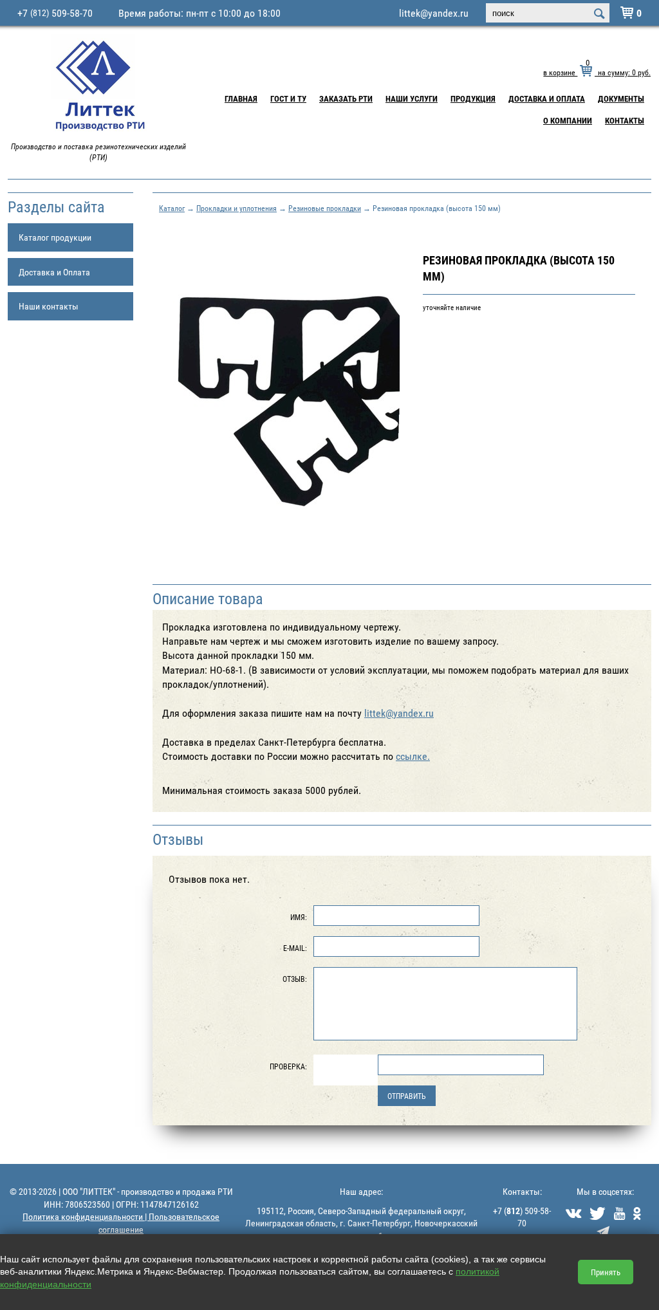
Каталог (172, 208)
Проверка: (288, 1066)
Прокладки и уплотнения (236, 208)
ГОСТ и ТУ (288, 98)
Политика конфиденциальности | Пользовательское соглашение (121, 1222)
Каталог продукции (55, 237)
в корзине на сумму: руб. (597, 72)
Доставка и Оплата (546, 98)
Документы (621, 98)
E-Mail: (295, 948)
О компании (567, 120)
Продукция (473, 98)
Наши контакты (49, 306)
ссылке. (413, 756)
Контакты (624, 120)
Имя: (298, 917)
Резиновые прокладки (324, 208)
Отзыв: (295, 978)
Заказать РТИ (346, 98)
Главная (241, 98)
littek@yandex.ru (434, 13)
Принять (605, 1272)
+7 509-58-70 (55, 13)
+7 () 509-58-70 (522, 1217)
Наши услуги (411, 98)
